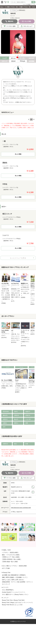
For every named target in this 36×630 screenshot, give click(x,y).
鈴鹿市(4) (5, 444)
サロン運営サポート (8, 594)
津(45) (16, 411)
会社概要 (4, 575)
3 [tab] (20, 55)
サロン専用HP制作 (7, 590)
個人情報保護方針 (13, 575)
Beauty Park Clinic (7, 600)
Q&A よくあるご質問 (8, 579)
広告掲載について (21, 577)
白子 (3, 568)
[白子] (12, 301)
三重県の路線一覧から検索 (10, 561)
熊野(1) (16, 423)
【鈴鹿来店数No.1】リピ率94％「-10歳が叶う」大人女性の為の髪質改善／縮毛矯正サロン (6, 295)
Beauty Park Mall (19, 600)
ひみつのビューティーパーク (23, 602)
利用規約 (22, 575)
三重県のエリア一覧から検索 (10, 557)
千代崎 (8, 568)
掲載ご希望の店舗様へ (8, 577)
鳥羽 (4, 427)
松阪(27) (28, 411)
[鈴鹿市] (33, 304)
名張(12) (5, 419)
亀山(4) (16, 419)
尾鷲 (27, 423)
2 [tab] (18, 55)
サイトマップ (6, 584)
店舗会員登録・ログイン (9, 582)
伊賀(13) (28, 415)
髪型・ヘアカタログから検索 (10, 555)
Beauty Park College (8, 602)
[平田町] (4, 303)
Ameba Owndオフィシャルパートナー (13, 592)
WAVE (12, 482)
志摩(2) (5, 423)
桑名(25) (5, 415)
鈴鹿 (27, 444)
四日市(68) (6, 411)
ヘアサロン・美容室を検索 (10, 552)
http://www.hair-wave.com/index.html (21, 507)
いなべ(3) (28, 419)
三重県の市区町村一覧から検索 (11, 559)
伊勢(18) (16, 415)
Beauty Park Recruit (8, 604)
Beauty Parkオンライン (21, 594)
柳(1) (15, 444)
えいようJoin (18, 604)
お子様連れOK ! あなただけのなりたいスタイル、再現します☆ (25, 291)
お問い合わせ (19, 579)
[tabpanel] (18, 42)
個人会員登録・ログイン (24, 582)
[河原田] (23, 297)
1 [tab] (16, 55)
